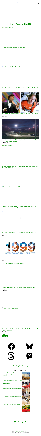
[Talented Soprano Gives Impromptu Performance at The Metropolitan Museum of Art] (26, 391)
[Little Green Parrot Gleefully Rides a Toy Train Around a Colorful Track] (26, 407)
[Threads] (12, 359)
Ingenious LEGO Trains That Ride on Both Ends (12, 396)
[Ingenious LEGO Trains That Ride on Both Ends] (26, 399)
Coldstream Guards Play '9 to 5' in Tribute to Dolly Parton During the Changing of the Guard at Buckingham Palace (12, 382)
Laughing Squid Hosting (20, 366)
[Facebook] (12, 350)
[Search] (38, 4)
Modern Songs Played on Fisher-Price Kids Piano (13, 47)
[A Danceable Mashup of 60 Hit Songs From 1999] (20, 248)
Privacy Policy (17, 425)
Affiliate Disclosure (24, 427)
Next (4, 334)
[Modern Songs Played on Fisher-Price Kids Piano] (20, 37)
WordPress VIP (26, 431)
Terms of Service (23, 425)
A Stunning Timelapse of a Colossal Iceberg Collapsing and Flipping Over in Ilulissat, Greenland (11, 374)
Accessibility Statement (17, 427)
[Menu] (2, 3)
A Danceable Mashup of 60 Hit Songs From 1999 (13, 259)
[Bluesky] (29, 350)
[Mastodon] (29, 359)
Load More (5, 336)
